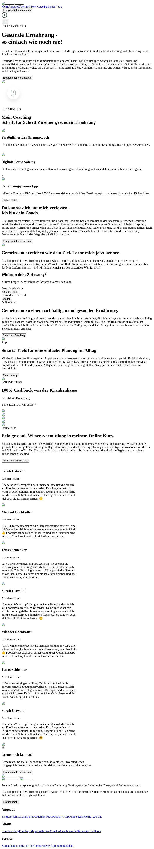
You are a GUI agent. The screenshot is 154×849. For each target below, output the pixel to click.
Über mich (25, 6)
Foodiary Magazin (30, 831)
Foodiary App (60, 816)
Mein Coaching (39, 6)
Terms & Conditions (89, 831)
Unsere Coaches (50, 831)
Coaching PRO (43, 816)
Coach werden (68, 831)
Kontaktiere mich (12, 845)
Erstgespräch (10, 801)
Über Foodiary (10, 831)
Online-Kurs (76, 816)
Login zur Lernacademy (36, 845)
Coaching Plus (25, 816)
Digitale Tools (54, 6)
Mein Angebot (10, 6)
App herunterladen (62, 845)
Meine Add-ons (93, 816)
